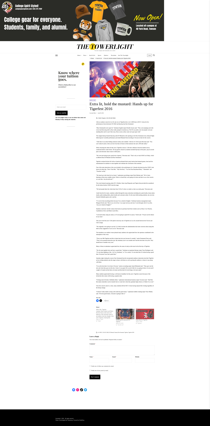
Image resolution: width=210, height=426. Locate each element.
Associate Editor (92, 113)
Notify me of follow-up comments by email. (102, 366)
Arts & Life (92, 55)
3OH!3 (100, 332)
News (84, 55)
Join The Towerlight (123, 55)
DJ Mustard (111, 332)
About (78, 55)
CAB (104, 332)
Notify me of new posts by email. (99, 370)
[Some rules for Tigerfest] (145, 314)
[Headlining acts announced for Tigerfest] (125, 314)
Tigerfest (126, 332)
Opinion (106, 55)
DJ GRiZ (107, 332)
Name (91, 357)
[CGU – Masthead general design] (82, 1)
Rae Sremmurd (121, 332)
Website (137, 357)
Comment (92, 344)
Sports (99, 55)
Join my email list (61, 113)
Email (114, 357)
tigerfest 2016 (131, 332)
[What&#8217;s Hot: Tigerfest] (106, 315)
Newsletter (113, 55)
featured (116, 332)
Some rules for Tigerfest (141, 320)
